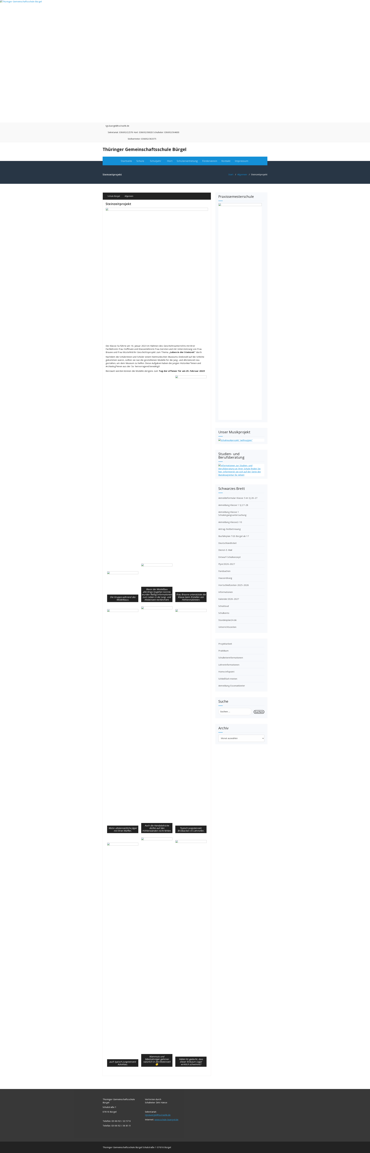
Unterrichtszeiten (227, 626)
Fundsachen (224, 571)
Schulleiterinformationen (230, 657)
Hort (169, 161)
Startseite (126, 161)
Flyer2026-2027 (226, 563)
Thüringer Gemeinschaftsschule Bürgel (144, 149)
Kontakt (225, 161)
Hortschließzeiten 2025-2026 (233, 585)
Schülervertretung (187, 161)
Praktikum (223, 650)
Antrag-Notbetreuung (229, 529)
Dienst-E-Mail (225, 549)
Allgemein (242, 174)
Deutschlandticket (227, 543)
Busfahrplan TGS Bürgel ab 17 (233, 536)
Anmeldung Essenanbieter (231, 685)
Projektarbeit (225, 643)
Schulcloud (223, 606)
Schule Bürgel (113, 196)
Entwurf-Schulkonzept (229, 557)
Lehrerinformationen (228, 664)
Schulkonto (223, 612)
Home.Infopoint (226, 671)
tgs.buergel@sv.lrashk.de (158, 1114)
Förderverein (209, 161)
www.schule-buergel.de (166, 1119)
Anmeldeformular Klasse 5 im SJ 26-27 (237, 497)
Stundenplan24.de (227, 620)
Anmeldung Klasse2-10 (230, 522)
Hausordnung (225, 577)
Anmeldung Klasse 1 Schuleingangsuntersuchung (232, 513)
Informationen (225, 592)
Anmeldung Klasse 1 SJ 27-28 (233, 505)
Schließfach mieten (227, 678)
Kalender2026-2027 (228, 598)
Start (230, 174)
